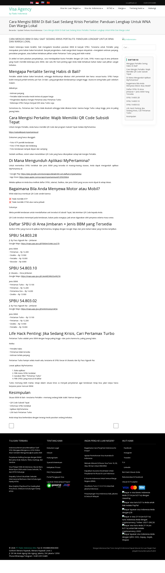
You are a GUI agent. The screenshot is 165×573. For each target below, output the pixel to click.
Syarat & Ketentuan (54, 462)
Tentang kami (136, 8)
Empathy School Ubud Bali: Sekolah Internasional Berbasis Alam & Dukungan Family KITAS (25, 479)
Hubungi (152, 8)
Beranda (12, 30)
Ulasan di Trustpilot (129, 482)
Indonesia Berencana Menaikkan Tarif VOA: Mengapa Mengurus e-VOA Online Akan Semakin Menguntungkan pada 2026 (25, 450)
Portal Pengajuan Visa (55, 477)
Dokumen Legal (53, 448)
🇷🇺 (42, 2)
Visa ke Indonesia (93, 8)
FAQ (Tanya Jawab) (54, 472)
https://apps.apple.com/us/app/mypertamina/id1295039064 (44, 177)
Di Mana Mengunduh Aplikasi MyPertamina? (138, 79)
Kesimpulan (131, 116)
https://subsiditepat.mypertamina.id (23, 132)
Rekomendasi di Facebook (132, 477)
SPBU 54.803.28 (133, 97)
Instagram (127, 453)
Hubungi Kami (52, 457)
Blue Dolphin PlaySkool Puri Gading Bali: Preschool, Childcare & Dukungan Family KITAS (24, 488)
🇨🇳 (48, 2)
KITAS (110, 8)
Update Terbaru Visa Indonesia (30, 30)
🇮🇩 (37, 2)
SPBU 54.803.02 (133, 105)
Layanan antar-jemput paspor (58, 482)
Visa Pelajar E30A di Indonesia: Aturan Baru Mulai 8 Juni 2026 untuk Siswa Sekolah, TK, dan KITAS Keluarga (26, 469)
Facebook (127, 448)
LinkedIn (126, 467)
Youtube (126, 457)
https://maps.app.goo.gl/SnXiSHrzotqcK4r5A (39, 309)
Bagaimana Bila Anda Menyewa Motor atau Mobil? (138, 84)
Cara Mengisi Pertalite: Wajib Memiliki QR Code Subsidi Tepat (138, 71)
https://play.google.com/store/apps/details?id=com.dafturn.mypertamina (51, 174)
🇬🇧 (31, 2)
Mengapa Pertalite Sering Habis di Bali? (136, 64)
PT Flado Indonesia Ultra (26, 548)
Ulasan (49, 453)
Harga (121, 8)
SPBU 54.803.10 (133, 101)
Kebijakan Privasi (53, 467)
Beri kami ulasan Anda (131, 472)
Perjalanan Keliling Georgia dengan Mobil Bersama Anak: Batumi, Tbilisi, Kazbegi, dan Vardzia (26, 459)
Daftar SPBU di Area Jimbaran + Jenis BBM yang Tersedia (137, 91)
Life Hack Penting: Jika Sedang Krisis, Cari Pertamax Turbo (138, 110)
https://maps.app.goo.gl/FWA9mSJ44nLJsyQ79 (40, 243)
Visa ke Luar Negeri (69, 8)
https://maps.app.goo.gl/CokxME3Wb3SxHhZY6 (40, 276)
